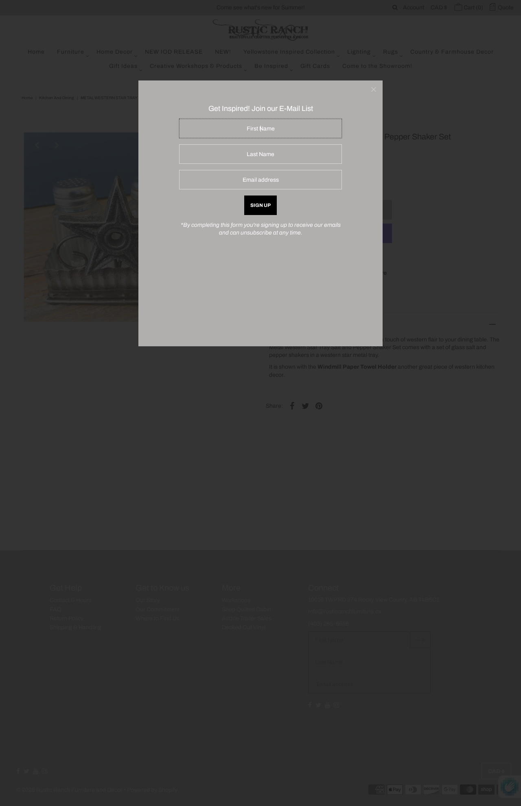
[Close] (374, 89)
